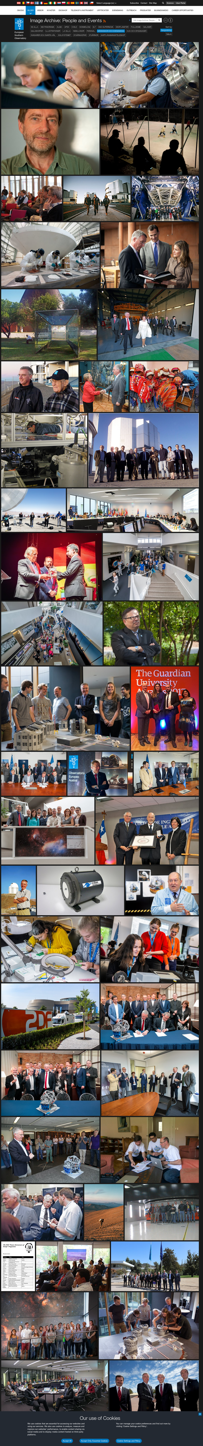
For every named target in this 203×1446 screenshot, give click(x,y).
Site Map (153, 3)
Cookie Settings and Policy (128, 1441)
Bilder (30, 10)
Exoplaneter (122, 27)
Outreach (131, 10)
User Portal (180, 3)
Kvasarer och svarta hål (43, 35)
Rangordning (166, 30)
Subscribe (134, 3)
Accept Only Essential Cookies (94, 1441)
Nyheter (51, 10)
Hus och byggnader (136, 31)
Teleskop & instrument (82, 10)
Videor (40, 10)
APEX (66, 27)
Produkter (145, 10)
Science (170, 3)
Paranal (91, 31)
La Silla (66, 31)
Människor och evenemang (111, 31)
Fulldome (136, 27)
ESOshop (63, 10)
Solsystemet (64, 35)
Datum (168, 34)
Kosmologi (85, 27)
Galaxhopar (37, 31)
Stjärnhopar (80, 35)
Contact (144, 3)
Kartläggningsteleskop (113, 35)
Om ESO (20, 10)
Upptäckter (103, 10)
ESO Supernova (106, 27)
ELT (94, 27)
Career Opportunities (182, 10)
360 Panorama (47, 27)
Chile (74, 27)
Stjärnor (93, 35)
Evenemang (117, 10)
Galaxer (147, 27)
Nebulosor (78, 31)
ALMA (59, 27)
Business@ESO (161, 10)
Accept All (67, 1441)
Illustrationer (52, 31)
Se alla (34, 27)
